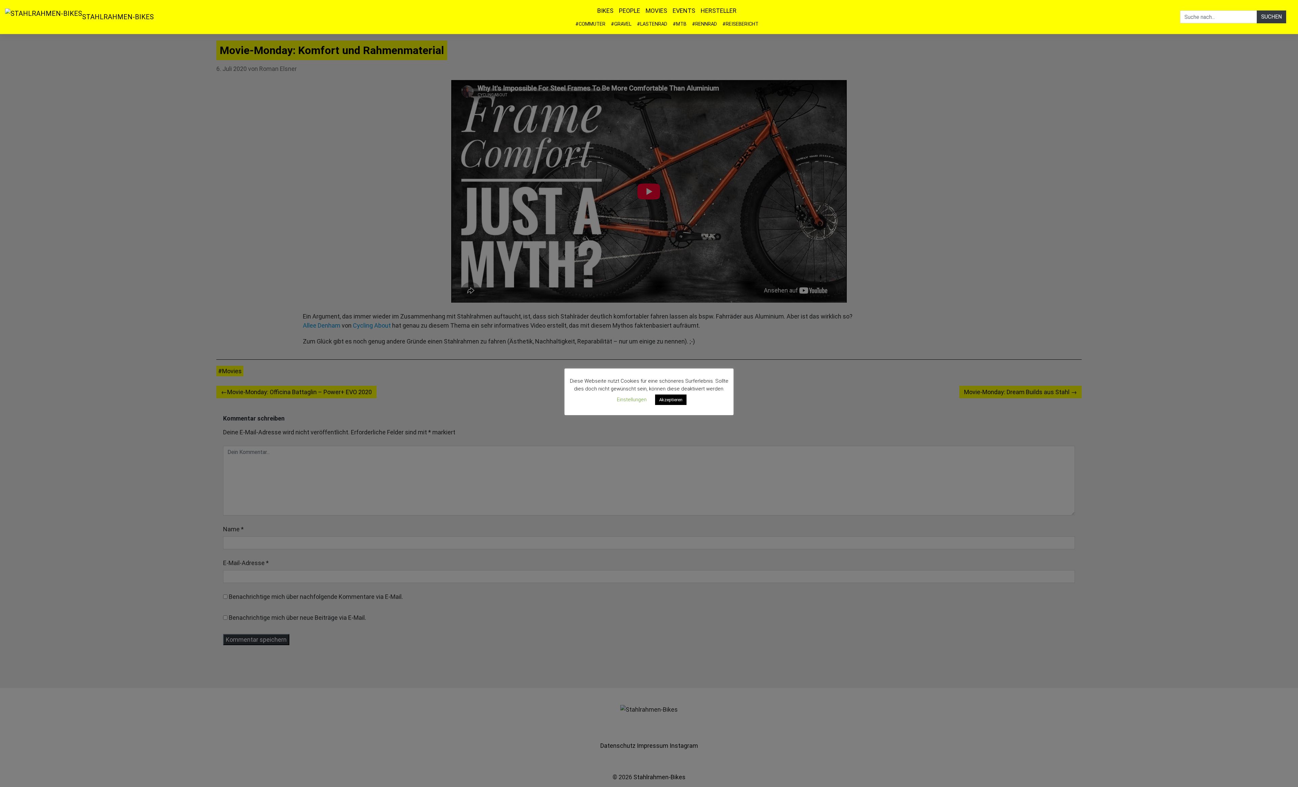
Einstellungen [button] (632, 400)
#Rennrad (704, 24)
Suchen (1271, 17)
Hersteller (719, 10)
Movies (656, 10)
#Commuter (590, 24)
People (629, 10)
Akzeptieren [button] (670, 399)
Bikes (605, 10)
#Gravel (621, 24)
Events (684, 10)
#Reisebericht (740, 24)
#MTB (680, 24)
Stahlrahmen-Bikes (118, 17)
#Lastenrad (652, 24)
